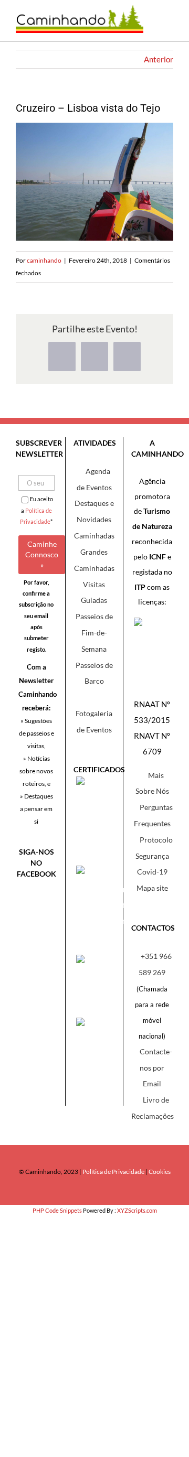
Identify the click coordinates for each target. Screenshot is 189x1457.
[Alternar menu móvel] (165, 26)
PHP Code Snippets (57, 1210)
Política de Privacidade (113, 1171)
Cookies (160, 1171)
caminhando (44, 260)
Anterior (158, 59)
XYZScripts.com (137, 1210)
